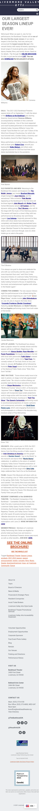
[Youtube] (25, 722)
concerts (21, 561)
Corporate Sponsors (15, 635)
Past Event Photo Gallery (17, 639)
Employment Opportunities (18, 632)
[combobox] (26, 9)
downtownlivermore (14, 563)
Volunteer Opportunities (17, 628)
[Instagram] (22, 722)
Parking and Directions (16, 654)
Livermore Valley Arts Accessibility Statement (20, 616)
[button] (37, 13)
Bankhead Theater (13, 556)
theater (3, 563)
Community (5, 566)
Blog (10, 643)
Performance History (15, 658)
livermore (32, 563)
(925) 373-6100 (18, 702)
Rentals (11, 647)
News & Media (13, 591)
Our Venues (12, 650)
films (27, 561)
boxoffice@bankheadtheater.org (20, 709)
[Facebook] (18, 722)
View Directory (13, 712)
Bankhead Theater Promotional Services (19, 611)
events (15, 561)
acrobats (4, 558)
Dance (12, 566)
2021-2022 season (15, 558)
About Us (11, 580)
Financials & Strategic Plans (18, 595)
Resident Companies (16, 599)
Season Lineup (26, 556)
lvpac (24, 563)
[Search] (37, 9)
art (28, 563)
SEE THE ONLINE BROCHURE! (19, 545)
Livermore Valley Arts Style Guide (20, 606)
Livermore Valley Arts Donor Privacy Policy (22, 761)
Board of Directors (15, 587)
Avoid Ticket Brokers (15, 602)
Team (10, 584)
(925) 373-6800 (22, 704)
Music (32, 561)
